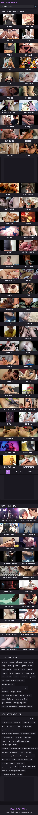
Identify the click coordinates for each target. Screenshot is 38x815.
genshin (32, 677)
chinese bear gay (7, 737)
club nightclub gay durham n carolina (14, 699)
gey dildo (5, 730)
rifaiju (13, 691)
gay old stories (6, 703)
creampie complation (9, 756)
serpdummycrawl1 (8, 684)
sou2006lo (27, 737)
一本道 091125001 (25, 752)
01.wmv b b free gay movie (18, 662)
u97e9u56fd (25, 734)
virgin (29, 695)
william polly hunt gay (17, 673)
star (3, 726)
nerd (3, 719)
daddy (9, 669)
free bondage (6, 745)
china (31, 662)
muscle (30, 666)
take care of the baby (17, 763)
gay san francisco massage (16, 719)
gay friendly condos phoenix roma (13, 680)
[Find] (35, 6)
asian (9, 666)
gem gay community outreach (22, 759)
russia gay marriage (8, 774)
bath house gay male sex (26, 756)
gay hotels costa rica (13, 726)
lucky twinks (6, 759)
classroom (24, 677)
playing (16, 677)
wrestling (5, 763)
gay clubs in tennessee (9, 752)
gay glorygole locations (9, 706)
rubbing (4, 673)
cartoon (16, 669)
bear (3, 669)
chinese (4, 662)
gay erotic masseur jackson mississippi (14, 688)
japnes (19, 774)
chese (33, 734)
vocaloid (30, 719)
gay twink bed (14, 730)
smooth (8, 677)
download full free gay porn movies (13, 771)
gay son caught (7, 767)
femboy (29, 669)
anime (19, 691)
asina (15, 745)
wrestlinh (17, 722)
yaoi (32, 673)
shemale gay (27, 726)
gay (27, 673)
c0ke (15, 767)
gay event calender (25, 706)
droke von (5, 691)
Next (29, 472)
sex (3, 677)
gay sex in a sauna (29, 722)
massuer (22, 695)
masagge (18, 737)
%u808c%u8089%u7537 (27, 767)
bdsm (23, 669)
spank (24, 666)
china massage (7, 722)
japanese (16, 666)
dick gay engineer (20, 703)
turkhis (4, 741)
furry (3, 666)
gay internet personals (9, 695)
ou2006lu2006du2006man (10, 734)
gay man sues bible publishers (19, 741)
